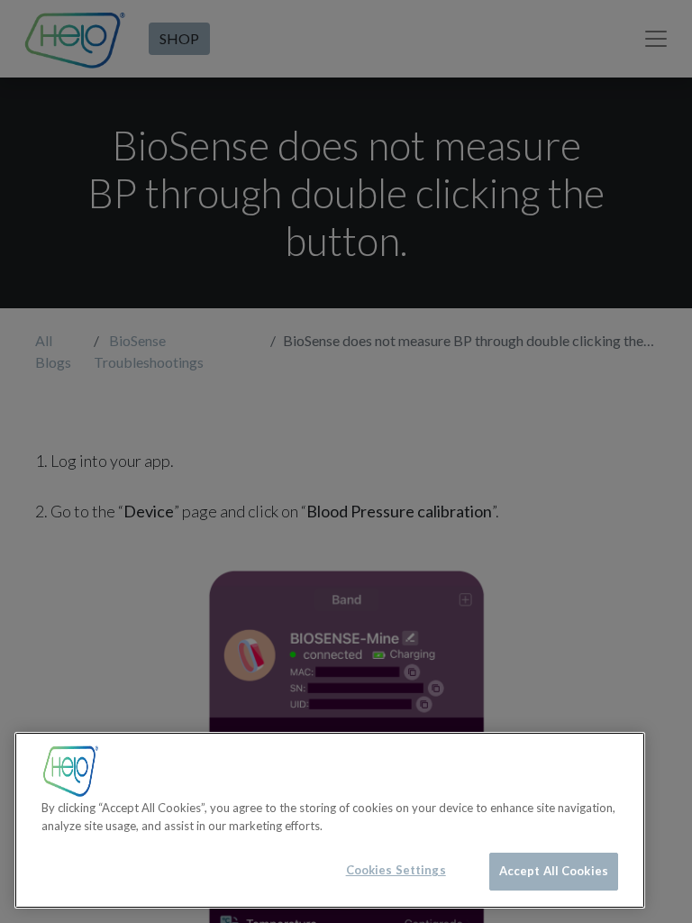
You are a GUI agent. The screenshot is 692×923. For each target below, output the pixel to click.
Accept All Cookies (553, 871)
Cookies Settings (396, 870)
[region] (329, 820)
